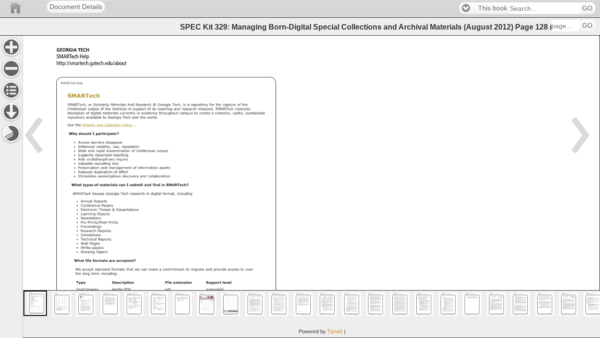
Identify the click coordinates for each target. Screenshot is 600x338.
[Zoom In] (11, 47)
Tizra (335, 331)
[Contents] (11, 90)
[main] (311, 186)
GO (587, 8)
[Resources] (11, 111)
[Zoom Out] (11, 68)
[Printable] (11, 133)
